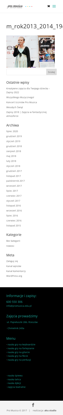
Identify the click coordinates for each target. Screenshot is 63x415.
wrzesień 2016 (14, 210)
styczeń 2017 (13, 200)
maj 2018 (11, 156)
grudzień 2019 (14, 136)
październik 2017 (15, 180)
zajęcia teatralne (17, 386)
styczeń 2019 (13, 141)
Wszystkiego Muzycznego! (20, 97)
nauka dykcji (14, 383)
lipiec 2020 (12, 131)
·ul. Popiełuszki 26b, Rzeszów (22, 322)
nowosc (10, 245)
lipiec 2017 (12, 190)
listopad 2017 (13, 175)
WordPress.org (14, 275)
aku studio (50, 410)
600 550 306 (14, 302)
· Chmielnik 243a (15, 328)
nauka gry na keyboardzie (21, 344)
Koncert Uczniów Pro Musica (21, 102)
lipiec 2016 (12, 215)
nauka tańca (14, 379)
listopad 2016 (13, 205)
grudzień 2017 (14, 171)
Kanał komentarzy (16, 271)
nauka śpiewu (15, 375)
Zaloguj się (12, 261)
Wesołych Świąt (14, 107)
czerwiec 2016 (13, 220)
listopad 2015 (13, 225)
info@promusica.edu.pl (19, 305)
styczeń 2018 (13, 166)
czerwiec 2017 (13, 195)
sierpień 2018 (13, 151)
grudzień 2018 (14, 146)
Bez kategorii (13, 240)
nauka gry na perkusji (19, 359)
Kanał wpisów (13, 266)
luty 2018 (11, 161)
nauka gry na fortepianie (21, 348)
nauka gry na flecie (18, 355)
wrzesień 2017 (14, 185)
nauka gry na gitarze (19, 352)
